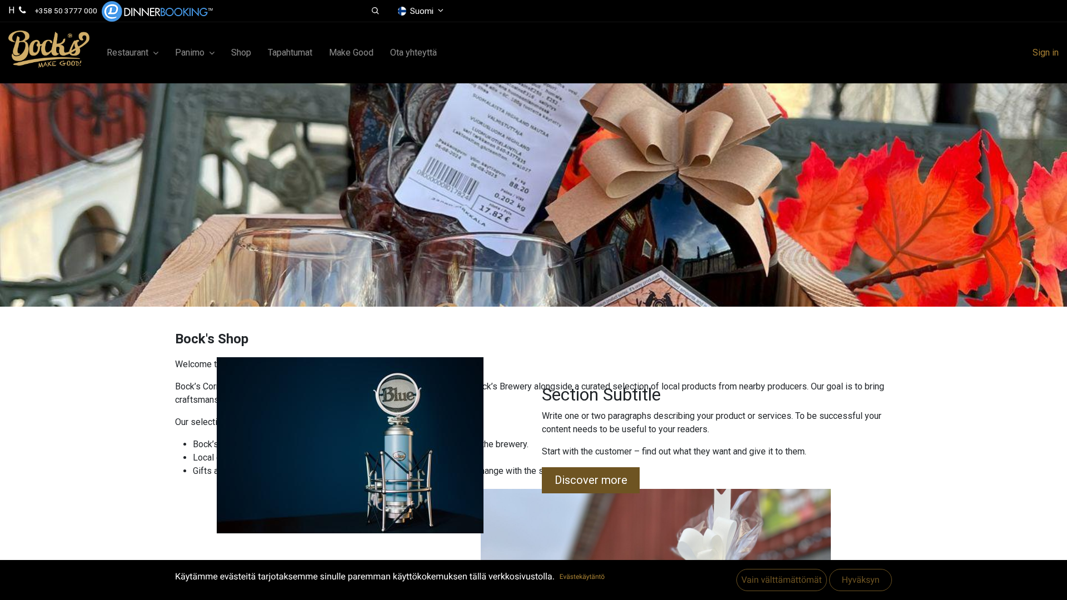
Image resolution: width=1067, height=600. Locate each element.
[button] (375, 11)
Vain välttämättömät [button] (781, 579)
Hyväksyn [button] (860, 579)
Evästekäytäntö (582, 577)
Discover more (591, 480)
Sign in (1046, 52)
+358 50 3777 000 (66, 10)
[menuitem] (241, 53)
